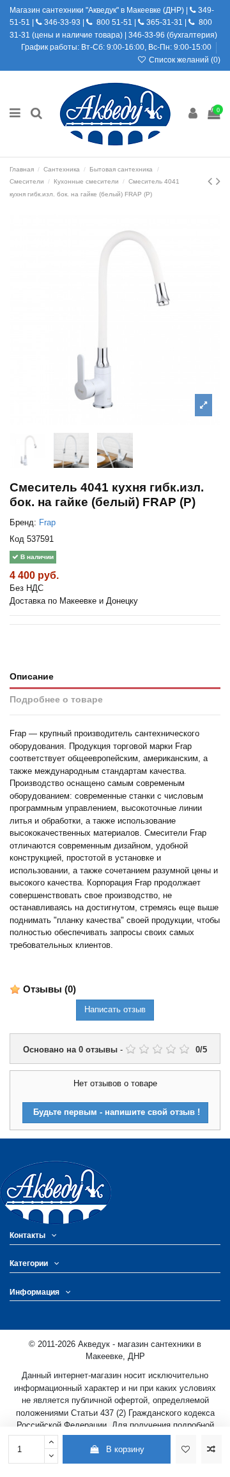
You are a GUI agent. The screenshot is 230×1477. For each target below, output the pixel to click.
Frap (47, 522)
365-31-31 (164, 22)
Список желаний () (183, 59)
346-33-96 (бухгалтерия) (172, 35)
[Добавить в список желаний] (186, 1449)
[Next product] (218, 181)
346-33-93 (62, 22)
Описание (32, 676)
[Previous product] (212, 181)
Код (17, 539)
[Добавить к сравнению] (211, 1449)
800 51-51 (113, 22)
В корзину (125, 1449)
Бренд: (23, 522)
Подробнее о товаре (56, 699)
